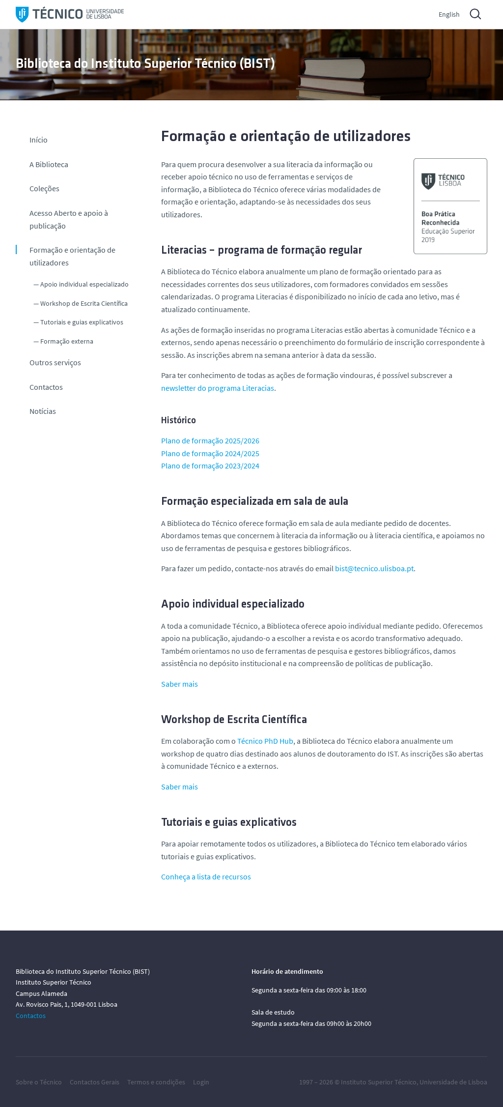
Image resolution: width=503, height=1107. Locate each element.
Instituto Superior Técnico (379, 1082)
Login (201, 1082)
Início (38, 140)
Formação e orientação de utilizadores (72, 256)
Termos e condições (156, 1082)
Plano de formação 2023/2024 (210, 465)
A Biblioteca (48, 164)
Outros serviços (55, 362)
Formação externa (66, 341)
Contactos (46, 387)
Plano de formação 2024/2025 (210, 453)
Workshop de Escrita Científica (84, 303)
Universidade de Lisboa (453, 1082)
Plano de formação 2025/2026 (210, 440)
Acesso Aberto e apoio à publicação (68, 219)
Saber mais (179, 684)
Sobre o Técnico (39, 1082)
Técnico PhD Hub (265, 741)
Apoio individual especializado (84, 284)
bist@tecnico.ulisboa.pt (374, 568)
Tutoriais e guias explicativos (81, 322)
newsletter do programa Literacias (217, 388)
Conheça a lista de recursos (206, 876)
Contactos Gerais (94, 1082)
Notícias (42, 411)
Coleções (44, 188)
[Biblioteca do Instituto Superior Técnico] (70, 14)
